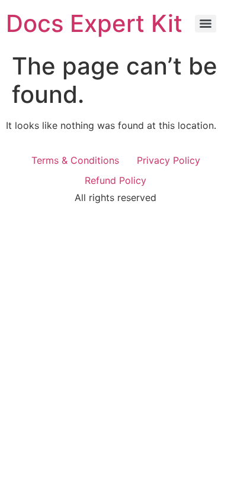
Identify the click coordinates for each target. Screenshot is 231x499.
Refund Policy (115, 180)
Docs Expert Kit (94, 23)
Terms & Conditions (75, 160)
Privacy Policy (168, 160)
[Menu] (205, 24)
